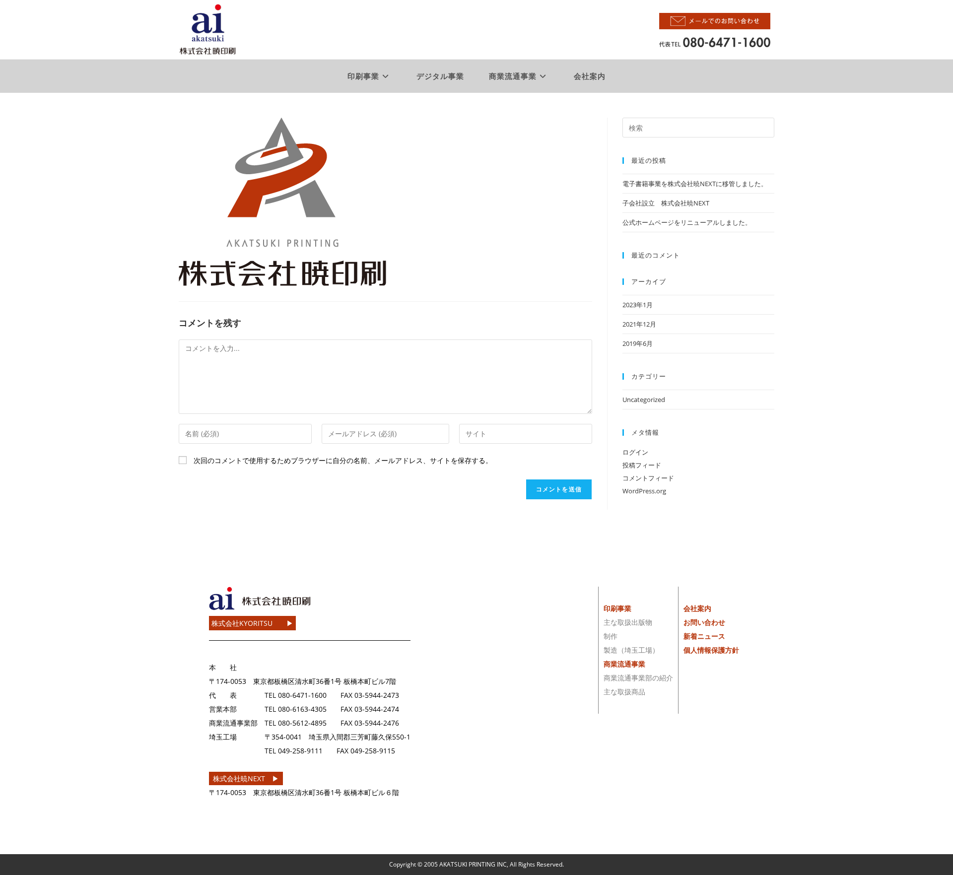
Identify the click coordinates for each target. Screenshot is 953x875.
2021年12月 (639, 324)
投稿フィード (641, 465)
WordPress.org (644, 490)
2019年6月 (637, 343)
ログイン (635, 452)
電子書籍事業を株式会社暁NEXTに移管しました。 (694, 183)
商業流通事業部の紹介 (638, 677)
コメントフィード (648, 477)
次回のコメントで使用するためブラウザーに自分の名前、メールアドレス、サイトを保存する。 (343, 460)
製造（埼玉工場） (631, 650)
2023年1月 (637, 304)
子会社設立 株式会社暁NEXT (665, 203)
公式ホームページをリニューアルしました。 (686, 222)
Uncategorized (643, 399)
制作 (610, 636)
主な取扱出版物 (628, 622)
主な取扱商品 (624, 691)
